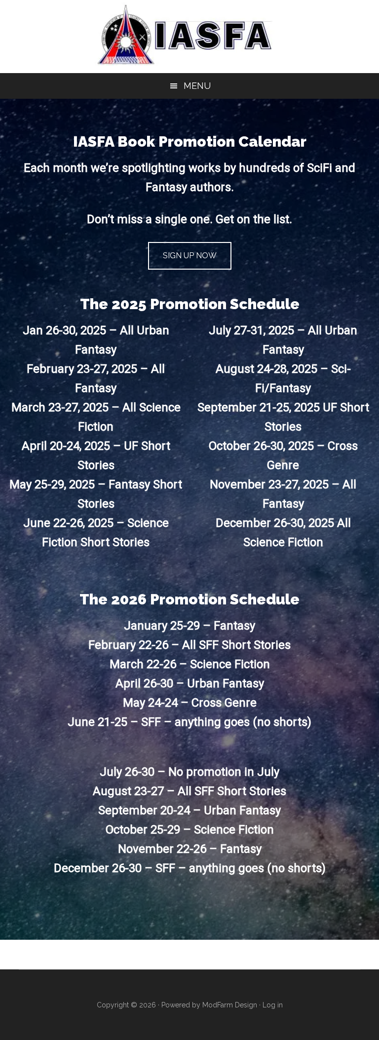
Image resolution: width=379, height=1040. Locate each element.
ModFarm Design (229, 1005)
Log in (273, 1005)
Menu (197, 85)
